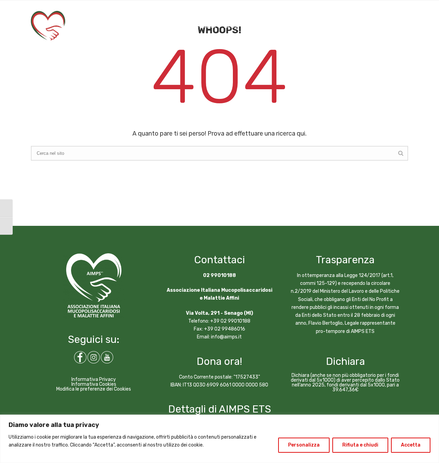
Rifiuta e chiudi (360, 445)
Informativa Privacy (93, 379)
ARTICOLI (257, 26)
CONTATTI (320, 26)
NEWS (230, 26)
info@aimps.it (226, 337)
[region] (219, 439)
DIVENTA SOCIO (392, 26)
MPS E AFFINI (200, 26)
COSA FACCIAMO (111, 26)
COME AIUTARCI (158, 26)
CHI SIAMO (71, 26)
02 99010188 (219, 275)
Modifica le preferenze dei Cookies (93, 389)
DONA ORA (353, 26)
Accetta (410, 445)
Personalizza (304, 445)
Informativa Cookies (93, 384)
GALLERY (288, 26)
